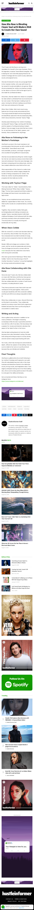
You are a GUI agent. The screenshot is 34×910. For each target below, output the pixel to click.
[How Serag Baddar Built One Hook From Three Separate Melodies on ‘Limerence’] (17, 453)
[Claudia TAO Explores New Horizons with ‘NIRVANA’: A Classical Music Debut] (17, 707)
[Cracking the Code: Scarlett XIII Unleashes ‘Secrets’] (6, 571)
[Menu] (3, 3)
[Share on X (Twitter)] (15, 40)
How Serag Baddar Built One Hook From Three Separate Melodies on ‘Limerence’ (15, 465)
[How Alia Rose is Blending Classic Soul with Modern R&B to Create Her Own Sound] (17, 54)
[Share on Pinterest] (24, 40)
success (20, 409)
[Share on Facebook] (6, 40)
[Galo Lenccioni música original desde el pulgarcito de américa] (17, 733)
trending (27, 409)
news (14, 409)
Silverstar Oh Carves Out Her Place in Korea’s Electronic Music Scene (15, 544)
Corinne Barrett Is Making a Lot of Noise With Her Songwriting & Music (22, 579)
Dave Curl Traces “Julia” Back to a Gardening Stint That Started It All (16, 518)
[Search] (31, 3)
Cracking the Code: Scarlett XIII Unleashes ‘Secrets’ (20, 570)
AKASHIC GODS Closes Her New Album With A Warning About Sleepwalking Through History (15, 491)
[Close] (32, 906)
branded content (23, 425)
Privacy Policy (12, 901)
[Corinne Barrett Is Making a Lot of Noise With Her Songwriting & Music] (6, 580)
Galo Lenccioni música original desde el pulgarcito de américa (16, 746)
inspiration (26, 406)
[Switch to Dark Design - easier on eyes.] (29, 3)
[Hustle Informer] (16, 3)
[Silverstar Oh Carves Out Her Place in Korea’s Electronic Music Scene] (17, 532)
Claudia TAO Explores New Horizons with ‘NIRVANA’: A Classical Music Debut (17, 719)
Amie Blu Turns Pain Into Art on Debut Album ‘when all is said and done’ (18, 772)
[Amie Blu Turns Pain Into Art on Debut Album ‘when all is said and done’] (17, 760)
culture (4, 406)
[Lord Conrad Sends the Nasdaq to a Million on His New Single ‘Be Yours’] (6, 588)
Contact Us (9, 899)
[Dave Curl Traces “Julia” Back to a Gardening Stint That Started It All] (17, 506)
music (3, 250)
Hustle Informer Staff (11, 33)
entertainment (11, 406)
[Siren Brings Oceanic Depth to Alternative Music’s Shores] (6, 563)
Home (3, 16)
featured (19, 406)
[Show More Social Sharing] (30, 40)
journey (4, 409)
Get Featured (22, 901)
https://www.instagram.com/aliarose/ (13, 381)
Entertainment (6, 20)
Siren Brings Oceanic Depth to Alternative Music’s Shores (19, 562)
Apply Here (21, 907)
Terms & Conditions (21, 899)
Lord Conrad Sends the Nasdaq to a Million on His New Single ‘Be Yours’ (21, 587)
